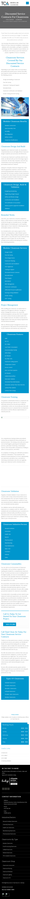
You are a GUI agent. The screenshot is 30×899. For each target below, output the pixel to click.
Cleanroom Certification (11, 287)
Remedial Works (9, 275)
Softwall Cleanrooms (10, 691)
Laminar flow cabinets (10, 387)
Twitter (6, 789)
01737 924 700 (7, 808)
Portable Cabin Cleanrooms (12, 694)
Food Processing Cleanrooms (9, 846)
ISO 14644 (7, 344)
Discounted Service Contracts (12, 272)
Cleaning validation (6, 761)
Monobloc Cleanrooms (10, 688)
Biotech (7, 537)
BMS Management (9, 284)
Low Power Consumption (11, 347)
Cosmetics (7, 551)
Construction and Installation (12, 263)
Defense (7, 554)
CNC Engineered (9, 266)
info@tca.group (7, 813)
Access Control (8, 367)
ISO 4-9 (7, 341)
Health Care (8, 534)
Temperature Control (10, 364)
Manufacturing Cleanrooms (9, 830)
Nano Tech (7, 548)
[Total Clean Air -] (5, 4)
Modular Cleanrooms (10, 697)
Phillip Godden (15, 714)
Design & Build (8, 252)
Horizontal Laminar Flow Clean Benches (15, 384)
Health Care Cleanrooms (8, 827)
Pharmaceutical (9, 540)
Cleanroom (4, 752)
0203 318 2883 (10, 624)
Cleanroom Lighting (7, 874)
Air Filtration (8, 356)
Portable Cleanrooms (10, 685)
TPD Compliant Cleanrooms (9, 855)
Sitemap (22, 882)
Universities (8, 531)
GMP (6, 338)
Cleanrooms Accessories (8, 865)
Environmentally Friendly (11, 350)
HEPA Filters (8, 353)
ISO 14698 (4, 758)
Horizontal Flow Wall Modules (12, 382)
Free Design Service (10, 258)
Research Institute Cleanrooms (10, 821)
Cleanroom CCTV (7, 877)
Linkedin (8, 789)
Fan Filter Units (8, 358)
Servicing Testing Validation (11, 292)
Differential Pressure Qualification (13, 290)
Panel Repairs (8, 278)
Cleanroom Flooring (7, 868)
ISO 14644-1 (5, 755)
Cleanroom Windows (8, 871)
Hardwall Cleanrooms (10, 682)
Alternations (8, 281)
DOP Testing (8, 298)
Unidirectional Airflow (10, 376)
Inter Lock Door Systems (11, 370)
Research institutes (9, 528)
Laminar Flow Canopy (10, 390)
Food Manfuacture (9, 546)
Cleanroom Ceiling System (11, 361)
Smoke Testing (8, 295)
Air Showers (8, 373)
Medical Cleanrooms (7, 852)
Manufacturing (8, 543)
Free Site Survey (9, 255)
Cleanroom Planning (10, 261)
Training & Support (9, 269)
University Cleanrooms (8, 824)
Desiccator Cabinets (10, 379)
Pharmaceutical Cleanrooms (9, 834)
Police (6, 557)
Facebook (3, 789)
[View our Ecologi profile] (9, 780)
